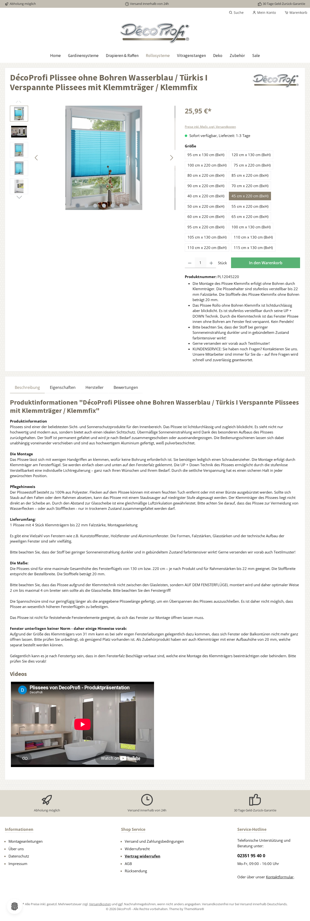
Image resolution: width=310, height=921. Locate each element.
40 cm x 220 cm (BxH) (205, 195)
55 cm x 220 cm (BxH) (250, 206)
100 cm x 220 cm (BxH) (206, 165)
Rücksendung (136, 870)
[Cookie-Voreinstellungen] (14, 906)
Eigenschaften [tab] (63, 387)
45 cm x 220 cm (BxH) (250, 195)
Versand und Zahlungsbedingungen (154, 841)
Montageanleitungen (25, 841)
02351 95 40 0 (251, 855)
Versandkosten (100, 904)
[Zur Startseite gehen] (155, 33)
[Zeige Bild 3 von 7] (95, 206)
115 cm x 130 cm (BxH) (253, 247)
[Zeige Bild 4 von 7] (104, 206)
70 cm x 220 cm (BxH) (250, 185)
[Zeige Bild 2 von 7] (86, 206)
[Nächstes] (171, 158)
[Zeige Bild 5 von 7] (113, 206)
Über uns (16, 848)
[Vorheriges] (36, 158)
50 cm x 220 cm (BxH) (205, 206)
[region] (92, 158)
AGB (128, 863)
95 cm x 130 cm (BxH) (205, 154)
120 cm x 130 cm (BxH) (251, 154)
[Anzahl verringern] (190, 262)
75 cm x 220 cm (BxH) (252, 165)
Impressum (17, 863)
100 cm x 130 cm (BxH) (251, 226)
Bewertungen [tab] (126, 387)
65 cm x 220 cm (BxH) (250, 216)
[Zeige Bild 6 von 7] (121, 206)
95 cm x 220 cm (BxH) (205, 226)
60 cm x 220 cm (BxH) (205, 216)
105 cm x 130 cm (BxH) (206, 237)
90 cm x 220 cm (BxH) (205, 185)
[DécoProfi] (276, 84)
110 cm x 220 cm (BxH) (206, 247)
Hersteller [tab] (94, 387)
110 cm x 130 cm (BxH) (253, 237)
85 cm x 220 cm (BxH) (250, 175)
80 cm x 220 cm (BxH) (205, 175)
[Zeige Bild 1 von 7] (78, 206)
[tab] (27, 387)
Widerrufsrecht (137, 848)
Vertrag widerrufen (142, 856)
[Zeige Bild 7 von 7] (130, 206)
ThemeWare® (194, 909)
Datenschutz (18, 856)
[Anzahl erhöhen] (211, 262)
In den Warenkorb (265, 262)
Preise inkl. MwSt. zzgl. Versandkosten (210, 127)
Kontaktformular (280, 876)
